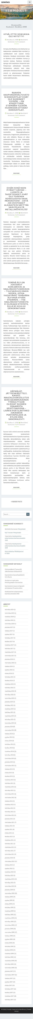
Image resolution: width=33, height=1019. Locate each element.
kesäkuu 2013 (9, 776)
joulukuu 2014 (9, 726)
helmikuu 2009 (9, 921)
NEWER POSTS (17, 502)
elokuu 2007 (8, 985)
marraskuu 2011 (9, 822)
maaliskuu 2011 (9, 847)
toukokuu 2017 (9, 645)
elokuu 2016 (8, 673)
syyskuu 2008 (8, 939)
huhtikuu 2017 (9, 648)
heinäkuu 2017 (9, 638)
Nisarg (16, 1011)
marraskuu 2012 (9, 797)
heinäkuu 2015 (9, 705)
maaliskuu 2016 (9, 691)
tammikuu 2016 (9, 698)
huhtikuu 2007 (9, 999)
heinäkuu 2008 (9, 946)
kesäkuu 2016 (9, 680)
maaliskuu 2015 (9, 716)
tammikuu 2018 (9, 624)
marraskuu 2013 (9, 765)
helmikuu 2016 (9, 694)
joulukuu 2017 (9, 627)
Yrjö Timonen (9, 532)
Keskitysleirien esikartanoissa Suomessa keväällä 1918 (15, 538)
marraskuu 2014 (9, 730)
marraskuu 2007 (9, 975)
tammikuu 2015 (9, 723)
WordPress (22, 1009)
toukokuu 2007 (9, 996)
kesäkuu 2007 (9, 992)
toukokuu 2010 (9, 872)
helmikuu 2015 (9, 719)
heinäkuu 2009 (9, 907)
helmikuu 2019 (9, 609)
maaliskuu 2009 (9, 918)
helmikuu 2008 (9, 964)
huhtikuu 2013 (9, 783)
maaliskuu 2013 (9, 787)
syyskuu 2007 (8, 982)
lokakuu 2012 (9, 801)
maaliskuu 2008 (9, 961)
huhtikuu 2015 (9, 712)
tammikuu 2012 (9, 815)
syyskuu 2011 (8, 829)
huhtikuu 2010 (9, 875)
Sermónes (5, 2)
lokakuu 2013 (9, 769)
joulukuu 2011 (9, 819)
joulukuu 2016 (9, 659)
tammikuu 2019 (9, 613)
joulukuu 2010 (9, 858)
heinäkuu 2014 (9, 744)
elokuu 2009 (8, 904)
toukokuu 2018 (9, 617)
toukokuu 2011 (9, 840)
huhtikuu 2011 (9, 843)
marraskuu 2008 (9, 932)
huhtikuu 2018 (9, 620)
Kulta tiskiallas (9, 551)
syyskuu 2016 (8, 670)
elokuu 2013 (8, 773)
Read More (17, 173)
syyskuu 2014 (8, 737)
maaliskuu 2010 (9, 879)
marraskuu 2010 (9, 861)
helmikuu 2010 (9, 882)
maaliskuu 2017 (9, 652)
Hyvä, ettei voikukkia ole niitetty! (16, 35)
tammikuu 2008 (9, 968)
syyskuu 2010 (8, 868)
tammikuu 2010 (9, 886)
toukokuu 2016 (9, 684)
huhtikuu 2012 (9, 808)
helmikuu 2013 (9, 790)
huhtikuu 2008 (9, 957)
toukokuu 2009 (9, 911)
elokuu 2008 (8, 943)
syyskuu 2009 (8, 900)
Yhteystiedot (22, 529)
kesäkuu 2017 (9, 641)
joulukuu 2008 (9, 929)
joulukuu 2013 (9, 762)
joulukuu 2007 (9, 971)
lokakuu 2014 (9, 734)
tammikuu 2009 (9, 925)
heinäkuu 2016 (9, 677)
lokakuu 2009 (9, 897)
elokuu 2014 (8, 741)
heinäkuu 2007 (9, 989)
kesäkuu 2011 (9, 836)
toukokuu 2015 (9, 709)
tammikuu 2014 (9, 758)
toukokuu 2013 (9, 780)
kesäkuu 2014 (9, 748)
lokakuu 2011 (9, 826)
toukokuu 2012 (9, 804)
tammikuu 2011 (9, 854)
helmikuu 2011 (9, 850)
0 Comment (21, 42)
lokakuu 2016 (9, 666)
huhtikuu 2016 (9, 687)
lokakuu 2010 (9, 865)
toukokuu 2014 (9, 751)
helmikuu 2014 (9, 755)
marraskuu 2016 (9, 663)
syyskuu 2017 (8, 634)
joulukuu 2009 (9, 890)
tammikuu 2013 (9, 794)
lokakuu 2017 (9, 631)
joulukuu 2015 (9, 702)
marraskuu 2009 (9, 893)
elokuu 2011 (8, 833)
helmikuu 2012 (9, 812)
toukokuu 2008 (9, 953)
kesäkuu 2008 (9, 950)
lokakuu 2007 (9, 978)
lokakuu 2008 (9, 936)
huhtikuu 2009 (9, 914)
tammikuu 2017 (9, 655)
